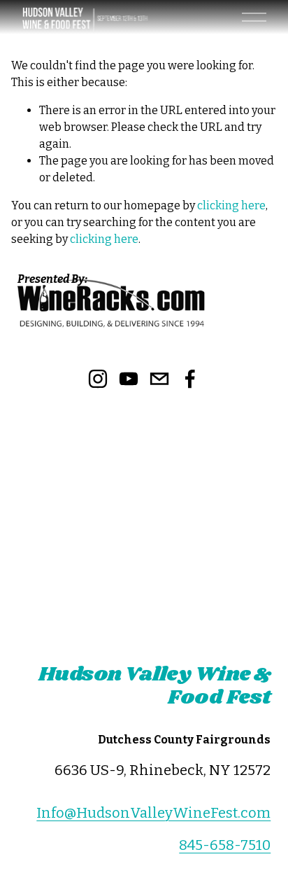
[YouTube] (128, 379)
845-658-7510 (225, 845)
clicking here (231, 205)
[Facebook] (190, 379)
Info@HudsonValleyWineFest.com (153, 812)
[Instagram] (98, 379)
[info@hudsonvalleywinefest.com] (159, 379)
